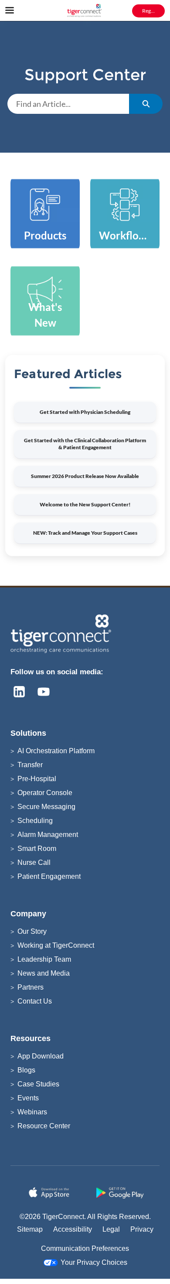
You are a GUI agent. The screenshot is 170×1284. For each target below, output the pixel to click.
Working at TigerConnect (55, 945)
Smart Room (36, 848)
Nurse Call (34, 862)
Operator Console (44, 792)
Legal (111, 1229)
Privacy (141, 1229)
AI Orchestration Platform (56, 751)
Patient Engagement (49, 876)
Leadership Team (44, 959)
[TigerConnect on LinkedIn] (19, 691)
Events (28, 1098)
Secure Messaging (46, 806)
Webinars (32, 1112)
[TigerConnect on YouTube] (43, 692)
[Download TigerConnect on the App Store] (50, 1193)
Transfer (30, 764)
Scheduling (35, 820)
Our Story (32, 931)
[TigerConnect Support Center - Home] (85, 11)
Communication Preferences (85, 1248)
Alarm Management (47, 834)
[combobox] (68, 104)
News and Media (43, 973)
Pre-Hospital (36, 778)
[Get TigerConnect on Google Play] (119, 1193)
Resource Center (43, 1126)
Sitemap (30, 1229)
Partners (30, 987)
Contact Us (34, 1001)
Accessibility (72, 1229)
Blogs (26, 1070)
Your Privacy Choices (94, 1262)
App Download (40, 1056)
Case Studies (38, 1084)
